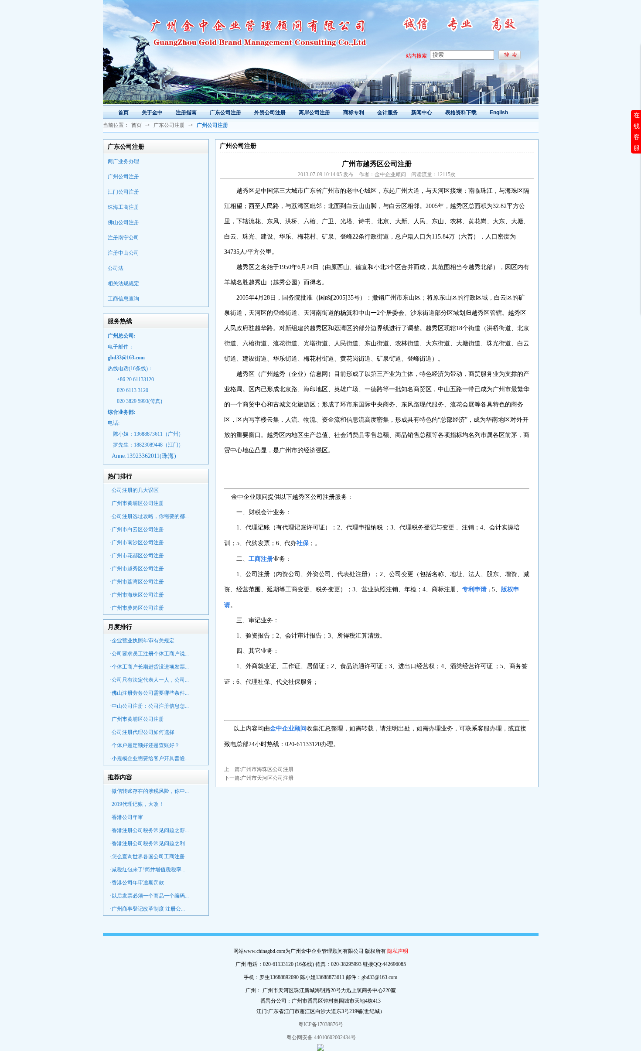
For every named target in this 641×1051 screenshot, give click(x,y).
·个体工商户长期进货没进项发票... (149, 667)
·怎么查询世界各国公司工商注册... (149, 856)
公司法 (115, 268)
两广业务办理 (123, 161)
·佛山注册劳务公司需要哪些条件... (149, 693)
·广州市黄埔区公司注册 (137, 503)
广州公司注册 (123, 177)
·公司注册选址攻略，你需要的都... (149, 516)
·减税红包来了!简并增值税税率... (147, 870)
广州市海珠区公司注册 (267, 769)
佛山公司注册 (123, 222)
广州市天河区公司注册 (267, 778)
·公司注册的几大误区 (134, 490)
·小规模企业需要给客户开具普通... (149, 758)
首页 (136, 125)
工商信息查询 (123, 299)
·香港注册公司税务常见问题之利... (149, 843)
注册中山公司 (123, 253)
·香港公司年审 (126, 817)
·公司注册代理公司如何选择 (142, 732)
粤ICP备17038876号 (320, 1024)
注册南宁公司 (123, 238)
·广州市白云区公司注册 (137, 529)
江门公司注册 (123, 192)
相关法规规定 (123, 283)
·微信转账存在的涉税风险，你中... (149, 791)
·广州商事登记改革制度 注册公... (147, 909)
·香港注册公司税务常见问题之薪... (149, 830)
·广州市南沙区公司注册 (137, 542)
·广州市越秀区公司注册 (137, 569)
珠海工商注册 (123, 207)
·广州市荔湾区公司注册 (137, 582)
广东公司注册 (169, 125)
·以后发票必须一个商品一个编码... (149, 896)
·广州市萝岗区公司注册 (137, 608)
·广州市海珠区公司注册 (137, 595)
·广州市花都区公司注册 (137, 556)
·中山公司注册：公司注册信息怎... (149, 706)
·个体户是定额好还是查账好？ (145, 745)
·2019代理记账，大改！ (137, 804)
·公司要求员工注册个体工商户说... (149, 654)
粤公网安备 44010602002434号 (320, 1037)
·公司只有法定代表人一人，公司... (149, 680)
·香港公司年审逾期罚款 (137, 883)
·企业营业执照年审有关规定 (142, 641)
